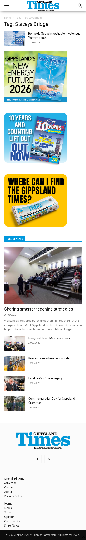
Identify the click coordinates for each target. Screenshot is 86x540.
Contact (9, 487)
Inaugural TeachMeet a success (49, 338)
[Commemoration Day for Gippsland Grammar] (14, 403)
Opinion (9, 517)
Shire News (11, 525)
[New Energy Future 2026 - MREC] (35, 103)
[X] (48, 459)
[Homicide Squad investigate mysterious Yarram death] (14, 38)
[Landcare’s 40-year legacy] (14, 383)
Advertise (10, 483)
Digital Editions (14, 478)
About (8, 492)
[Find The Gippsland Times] (35, 225)
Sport (7, 512)
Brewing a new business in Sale (49, 358)
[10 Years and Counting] (35, 164)
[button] (6, 5)
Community (12, 521)
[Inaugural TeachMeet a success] (14, 343)
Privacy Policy (13, 496)
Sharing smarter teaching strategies (38, 309)
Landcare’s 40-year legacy (45, 378)
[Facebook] (37, 459)
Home (7, 17)
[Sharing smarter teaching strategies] (43, 275)
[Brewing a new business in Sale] (14, 363)
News (8, 508)
